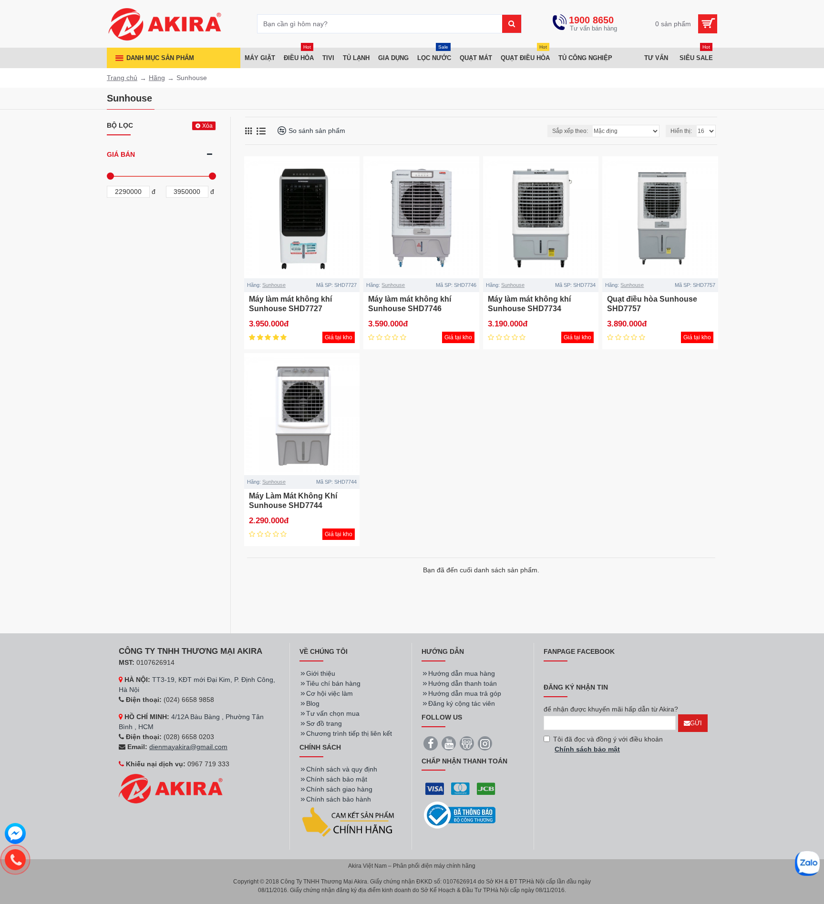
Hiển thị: (681, 131)
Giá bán (121, 154)
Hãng (157, 77)
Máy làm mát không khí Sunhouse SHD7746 (409, 304)
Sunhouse (274, 285)
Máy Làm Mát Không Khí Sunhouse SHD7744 (293, 501)
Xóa (207, 125)
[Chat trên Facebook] (15, 835)
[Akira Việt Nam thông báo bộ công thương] (459, 815)
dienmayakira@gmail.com (188, 747)
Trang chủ (122, 77)
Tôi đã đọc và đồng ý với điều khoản (608, 744)
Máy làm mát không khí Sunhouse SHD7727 (290, 304)
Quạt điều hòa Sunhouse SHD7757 (652, 304)
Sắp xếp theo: (570, 131)
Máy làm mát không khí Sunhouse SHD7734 (529, 304)
